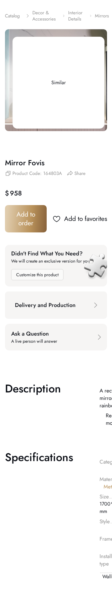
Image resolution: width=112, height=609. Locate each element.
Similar (58, 82)
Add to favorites (85, 218)
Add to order (25, 219)
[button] (56, 305)
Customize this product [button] (37, 275)
